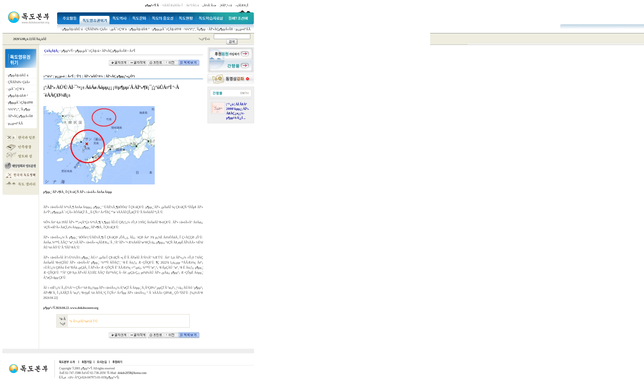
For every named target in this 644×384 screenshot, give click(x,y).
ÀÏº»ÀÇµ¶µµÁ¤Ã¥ (221, 29)
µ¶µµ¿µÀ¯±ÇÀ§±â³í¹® (166, 29)
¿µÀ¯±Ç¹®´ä (118, 29)
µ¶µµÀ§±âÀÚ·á (72, 29)
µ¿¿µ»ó (60, 76)
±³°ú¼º (47, 76)
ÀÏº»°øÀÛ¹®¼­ (93, 76)
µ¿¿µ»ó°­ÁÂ (243, 29)
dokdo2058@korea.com (132, 373)
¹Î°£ (78, 76)
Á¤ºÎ (70, 76)
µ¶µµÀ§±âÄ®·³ (139, 29)
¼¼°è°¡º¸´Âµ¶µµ (195, 29)
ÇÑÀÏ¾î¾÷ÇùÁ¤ (96, 29)
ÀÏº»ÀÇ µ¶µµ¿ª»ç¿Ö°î (120, 76)
